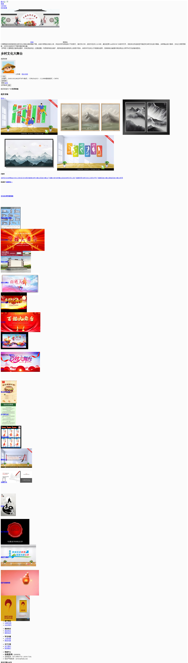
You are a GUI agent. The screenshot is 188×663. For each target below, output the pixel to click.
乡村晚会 (10, 178)
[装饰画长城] (146, 134)
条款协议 (8, 631)
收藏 (9, 85)
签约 (9, 625)
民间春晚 (29, 178)
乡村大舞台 (36, 178)
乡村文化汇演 (87, 178)
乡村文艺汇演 (69, 178)
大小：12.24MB (40, 78)
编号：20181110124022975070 (13, 78)
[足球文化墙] (29, 134)
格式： (29, 78)
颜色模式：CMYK (52, 78)
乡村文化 (4, 178)
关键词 (3, 174)
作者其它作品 (4, 355)
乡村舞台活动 (60, 178)
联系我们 (8, 648)
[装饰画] (90, 134)
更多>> (3, 98)
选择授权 (4, 81)
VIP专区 (3, 6)
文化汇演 (16, 178)
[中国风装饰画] (29, 170)
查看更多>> (9, 182)
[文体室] (85, 170)
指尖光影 (25, 74)
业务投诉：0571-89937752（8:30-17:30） (18, 657)
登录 (9, 623)
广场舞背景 (78, 178)
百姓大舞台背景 (117, 178)
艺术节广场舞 (96, 178)
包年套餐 (4, 8)
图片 (2, 2)
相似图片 (3, 182)
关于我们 (8, 646)
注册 (6, 623)
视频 (2, 4)
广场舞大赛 (52, 178)
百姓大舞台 (44, 178)
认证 (6, 625)
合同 (6, 83)
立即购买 (4, 85)
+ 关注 (3, 76)
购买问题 (8, 640)
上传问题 (8, 638)
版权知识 (8, 633)
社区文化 (23, 178)
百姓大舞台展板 (106, 178)
